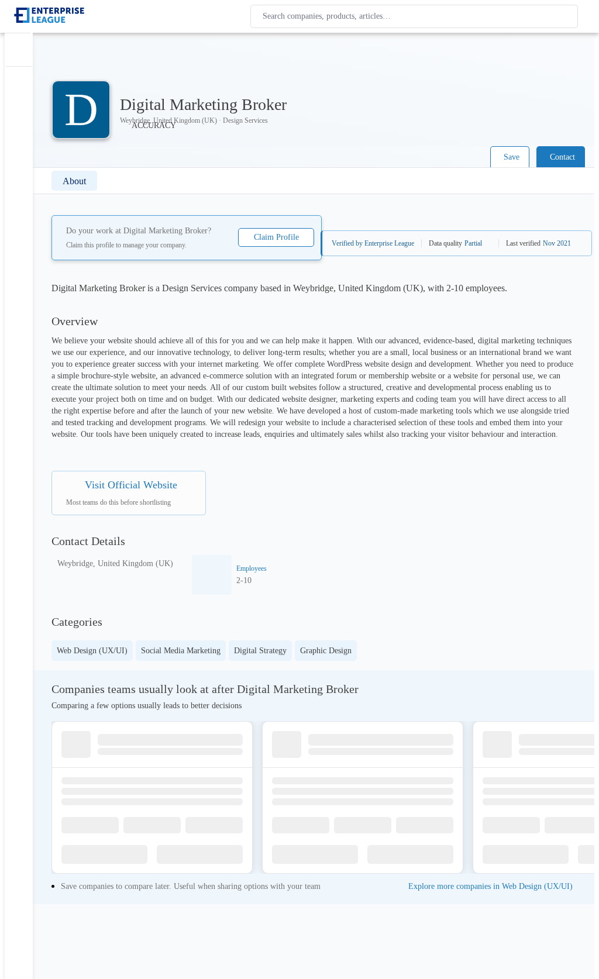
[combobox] (416, 16)
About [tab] (74, 181)
